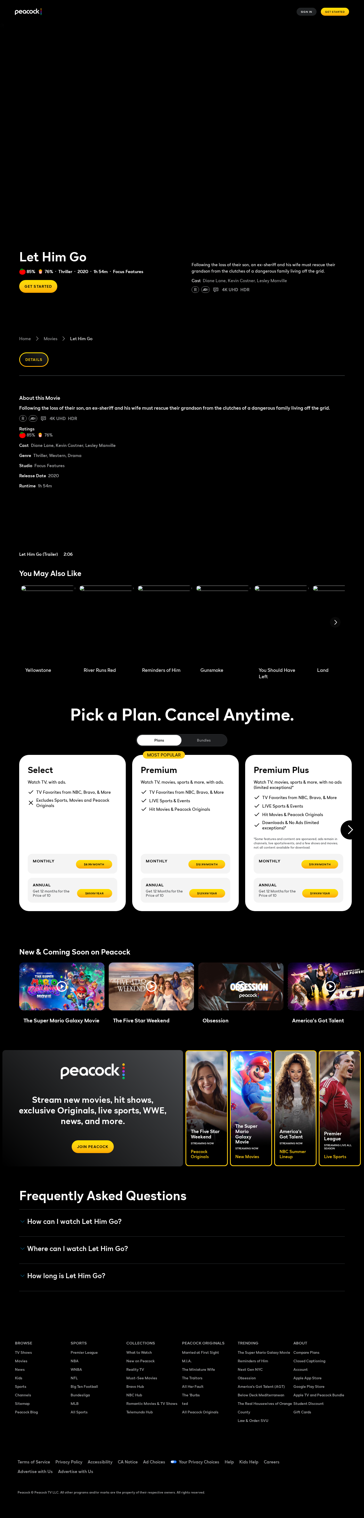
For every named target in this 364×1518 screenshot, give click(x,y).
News (20, 1369)
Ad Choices (154, 1461)
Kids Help (248, 1461)
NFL (74, 1378)
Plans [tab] (159, 740)
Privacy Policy (68, 1461)
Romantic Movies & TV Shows (151, 1403)
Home (25, 338)
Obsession (247, 1378)
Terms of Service (34, 1461)
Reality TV (135, 1369)
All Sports (79, 1412)
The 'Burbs (191, 1395)
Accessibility (100, 1461)
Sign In (307, 11)
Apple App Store (307, 1378)
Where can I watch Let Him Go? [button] (77, 1249)
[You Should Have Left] (281, 624)
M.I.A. (187, 1361)
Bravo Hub (135, 1386)
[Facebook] (300, 1458)
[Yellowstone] (48, 624)
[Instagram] (342, 1458)
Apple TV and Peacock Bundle (318, 1395)
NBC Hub (134, 1395)
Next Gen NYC (250, 1369)
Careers (272, 1461)
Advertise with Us (35, 1471)
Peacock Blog (26, 1412)
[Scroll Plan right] (350, 830)
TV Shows (23, 1352)
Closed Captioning (309, 1361)
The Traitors (192, 1378)
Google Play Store (309, 1386)
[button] (61, 986)
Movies (50, 338)
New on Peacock (140, 1361)
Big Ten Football (84, 1386)
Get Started (335, 11)
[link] (60, 526)
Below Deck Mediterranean (261, 1395)
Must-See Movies (141, 1378)
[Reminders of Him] (165, 624)
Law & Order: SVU (253, 1420)
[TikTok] (314, 1458)
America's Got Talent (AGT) (261, 1386)
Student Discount (308, 1403)
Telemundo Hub (139, 1412)
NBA (75, 1361)
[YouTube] (328, 1458)
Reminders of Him (253, 1361)
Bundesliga (80, 1395)
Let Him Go (81, 338)
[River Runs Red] (106, 624)
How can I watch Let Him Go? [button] (74, 1221)
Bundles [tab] (204, 740)
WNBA (76, 1369)
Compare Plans (306, 1352)
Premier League (84, 1352)
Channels (23, 1395)
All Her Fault (193, 1386)
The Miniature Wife (198, 1369)
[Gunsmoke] (223, 624)
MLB (75, 1403)
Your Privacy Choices (199, 1462)
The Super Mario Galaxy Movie (264, 1352)
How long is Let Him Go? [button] (66, 1276)
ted (185, 1403)
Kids (18, 1378)
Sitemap (22, 1403)
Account (300, 1369)
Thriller (65, 271)
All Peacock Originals (200, 1412)
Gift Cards (302, 1412)
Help (229, 1461)
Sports (20, 1386)
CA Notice (128, 1461)
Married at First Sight (200, 1352)
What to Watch (139, 1352)
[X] (300, 1473)
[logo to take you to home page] (28, 12)
